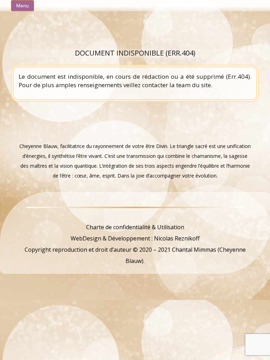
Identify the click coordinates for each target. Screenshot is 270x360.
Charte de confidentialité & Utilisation (135, 227)
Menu (22, 5)
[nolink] (135, 216)
